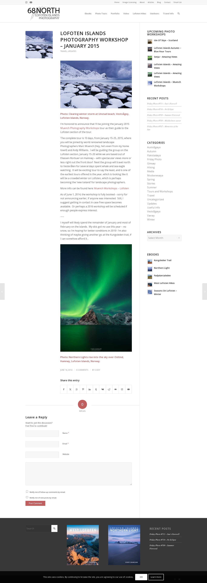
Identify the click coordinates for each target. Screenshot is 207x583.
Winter (151, 219)
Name (66, 433)
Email (66, 443)
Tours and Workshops (160, 191)
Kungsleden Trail (162, 260)
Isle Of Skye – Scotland (166, 40)
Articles (151, 2)
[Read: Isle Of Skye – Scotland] (150, 41)
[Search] (179, 13)
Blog (159, 2)
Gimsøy (151, 163)
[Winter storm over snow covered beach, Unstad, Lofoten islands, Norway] (39, 44)
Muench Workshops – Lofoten (111, 188)
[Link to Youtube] (31, 2)
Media (150, 171)
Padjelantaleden (162, 275)
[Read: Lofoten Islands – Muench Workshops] (150, 83)
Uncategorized (155, 199)
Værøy (151, 215)
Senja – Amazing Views (165, 56)
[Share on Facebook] (63, 389)
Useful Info (153, 207)
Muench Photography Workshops (79, 128)
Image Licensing (130, 2)
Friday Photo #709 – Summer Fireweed (163, 114)
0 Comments (82, 370)
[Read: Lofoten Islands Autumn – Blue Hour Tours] (150, 49)
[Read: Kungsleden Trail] (150, 261)
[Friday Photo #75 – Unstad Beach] (2, 291)
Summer (152, 187)
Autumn (151, 151)
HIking (151, 167)
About (142, 2)
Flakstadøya (154, 155)
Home (116, 2)
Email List (178, 2)
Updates (72, 51)
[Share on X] (70, 389)
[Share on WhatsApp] (76, 389)
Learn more (156, 577)
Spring (151, 179)
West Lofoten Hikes (164, 283)
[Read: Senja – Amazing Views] (150, 58)
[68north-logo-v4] (43, 13)
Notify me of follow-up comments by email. (47, 492)
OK (141, 577)
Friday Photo (154, 159)
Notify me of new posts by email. (43, 498)
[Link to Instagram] (26, 2)
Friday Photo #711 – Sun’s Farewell (162, 103)
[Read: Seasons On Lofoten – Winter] (150, 292)
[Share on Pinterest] (83, 389)
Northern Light (162, 267)
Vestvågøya (153, 211)
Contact (167, 2)
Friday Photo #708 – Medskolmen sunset (164, 120)
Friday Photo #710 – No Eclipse (160, 109)
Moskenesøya (155, 175)
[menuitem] (117, 2)
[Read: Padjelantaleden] (150, 276)
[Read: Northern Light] (150, 269)
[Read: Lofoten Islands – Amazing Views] (150, 65)
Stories (151, 183)
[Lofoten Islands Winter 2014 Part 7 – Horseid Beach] (204, 291)
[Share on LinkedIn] (90, 389)
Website (66, 454)
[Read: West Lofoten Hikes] (150, 284)
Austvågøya (153, 147)
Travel (63, 51)
